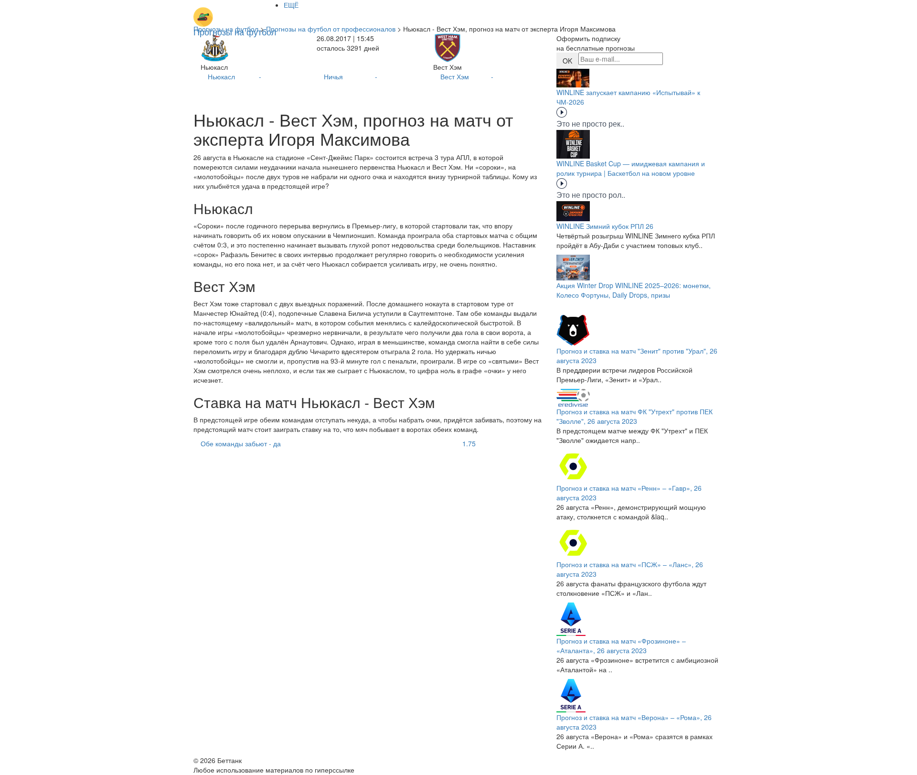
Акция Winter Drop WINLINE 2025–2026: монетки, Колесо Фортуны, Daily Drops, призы (633, 290)
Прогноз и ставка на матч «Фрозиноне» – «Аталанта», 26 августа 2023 (621, 645)
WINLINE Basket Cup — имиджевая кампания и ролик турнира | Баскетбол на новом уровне (630, 168)
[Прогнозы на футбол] (235, 12)
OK (567, 60)
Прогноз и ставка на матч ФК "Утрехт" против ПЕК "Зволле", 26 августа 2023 (634, 416)
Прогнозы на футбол (225, 28)
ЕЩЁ (291, 5)
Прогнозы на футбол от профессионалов (330, 28)
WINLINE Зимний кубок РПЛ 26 (604, 226)
